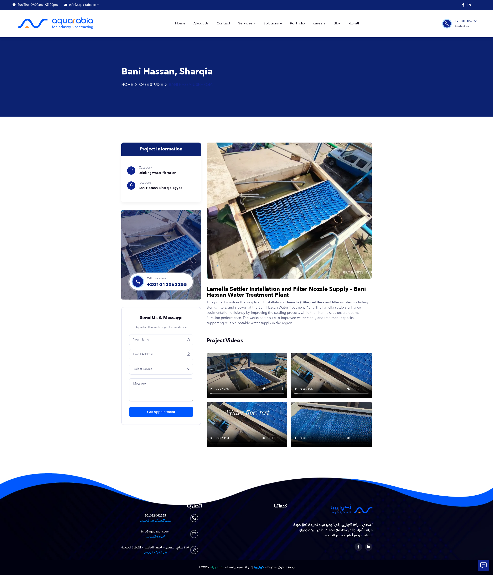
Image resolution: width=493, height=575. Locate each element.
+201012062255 (466, 21)
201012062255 (155, 515)
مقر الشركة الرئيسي (155, 552)
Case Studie (151, 85)
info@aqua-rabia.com (155, 531)
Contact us (462, 26)
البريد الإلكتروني (155, 536)
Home (127, 85)
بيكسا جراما (217, 567)
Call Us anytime (156, 278)
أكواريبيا (259, 567)
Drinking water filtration (157, 173)
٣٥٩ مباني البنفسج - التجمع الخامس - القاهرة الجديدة (155, 547)
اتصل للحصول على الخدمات (155, 520)
